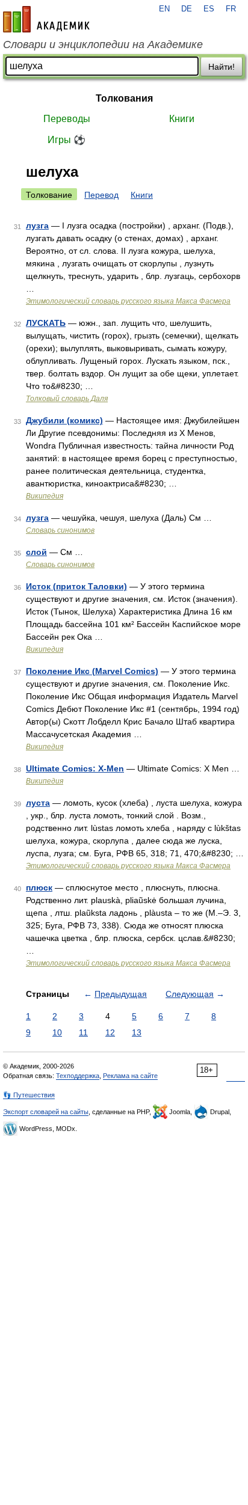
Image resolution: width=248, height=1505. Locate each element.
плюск (39, 887)
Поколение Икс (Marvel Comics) (92, 671)
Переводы (66, 119)
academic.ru (46, 19)
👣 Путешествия (29, 1095)
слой (36, 552)
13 (136, 1032)
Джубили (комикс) (64, 420)
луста (38, 803)
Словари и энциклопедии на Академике (103, 44)
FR (231, 9)
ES (208, 9)
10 (57, 1032)
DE (186, 9)
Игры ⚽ (66, 140)
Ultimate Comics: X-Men (75, 768)
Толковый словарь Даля (67, 398)
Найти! (221, 67)
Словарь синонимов (60, 530)
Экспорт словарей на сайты (45, 1111)
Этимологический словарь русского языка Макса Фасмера (128, 301)
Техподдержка (77, 1075)
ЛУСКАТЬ (46, 323)
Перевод (101, 195)
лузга (37, 225)
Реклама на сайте (130, 1075)
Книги (181, 119)
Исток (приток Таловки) (76, 586)
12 (110, 1032)
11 (83, 1032)
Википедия (44, 496)
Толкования (124, 98)
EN (164, 9)
